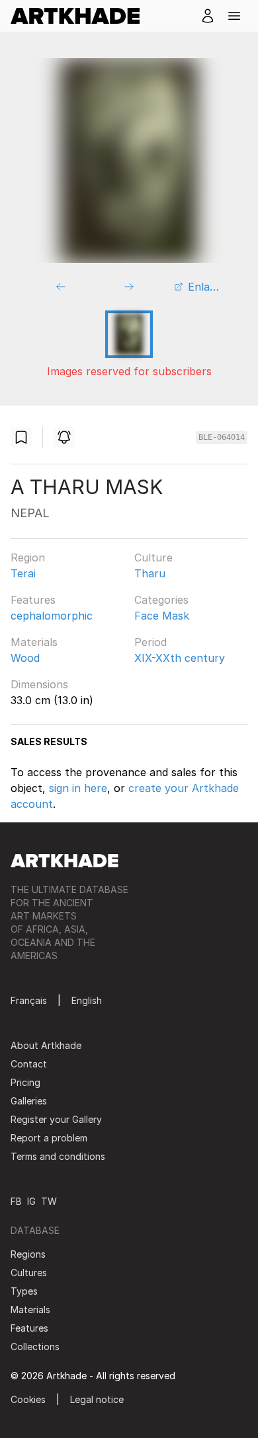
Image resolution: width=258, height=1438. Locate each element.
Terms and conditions (58, 1156)
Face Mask (161, 615)
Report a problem (49, 1137)
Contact (29, 1063)
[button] (234, 15)
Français (29, 1000)
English (86, 1000)
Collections (35, 1346)
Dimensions (39, 684)
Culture (153, 557)
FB (16, 1201)
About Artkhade (46, 1045)
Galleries (29, 1100)
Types (24, 1291)
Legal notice (97, 1399)
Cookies (28, 1399)
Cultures (29, 1272)
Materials (34, 642)
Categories (161, 599)
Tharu (149, 573)
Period (150, 642)
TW (49, 1201)
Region (28, 557)
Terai (23, 573)
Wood (25, 658)
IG (31, 1201)
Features (33, 599)
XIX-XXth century (179, 658)
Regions (28, 1254)
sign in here (78, 788)
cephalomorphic (52, 615)
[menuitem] (80, 16)
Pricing (25, 1082)
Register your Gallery (56, 1119)
